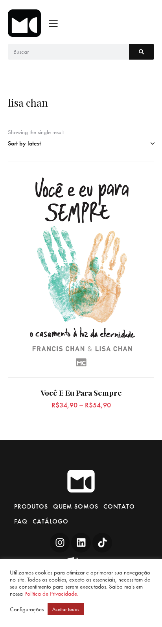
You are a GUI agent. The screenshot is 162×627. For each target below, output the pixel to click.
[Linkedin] (81, 542)
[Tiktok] (102, 542)
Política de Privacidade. (51, 593)
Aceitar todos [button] (65, 609)
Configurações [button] (27, 609)
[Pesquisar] (141, 52)
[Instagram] (60, 542)
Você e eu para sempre (81, 393)
